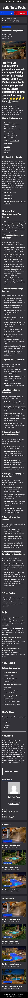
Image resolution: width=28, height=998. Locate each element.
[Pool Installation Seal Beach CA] (14, 857)
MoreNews (10, 996)
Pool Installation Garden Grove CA (12, 986)
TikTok (6, 152)
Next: (8, 816)
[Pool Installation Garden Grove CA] (14, 976)
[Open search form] (12, 13)
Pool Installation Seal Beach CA (11, 867)
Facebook (7, 146)
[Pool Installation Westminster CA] (14, 880)
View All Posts (14, 803)
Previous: (10, 811)
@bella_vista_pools (11, 771)
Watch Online (22, 13)
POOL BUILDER (6, 27)
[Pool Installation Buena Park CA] (14, 835)
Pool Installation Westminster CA (11, 890)
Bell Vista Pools (8, 34)
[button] (2, 13)
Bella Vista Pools (14, 7)
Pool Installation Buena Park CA (11, 845)
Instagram (7, 149)
